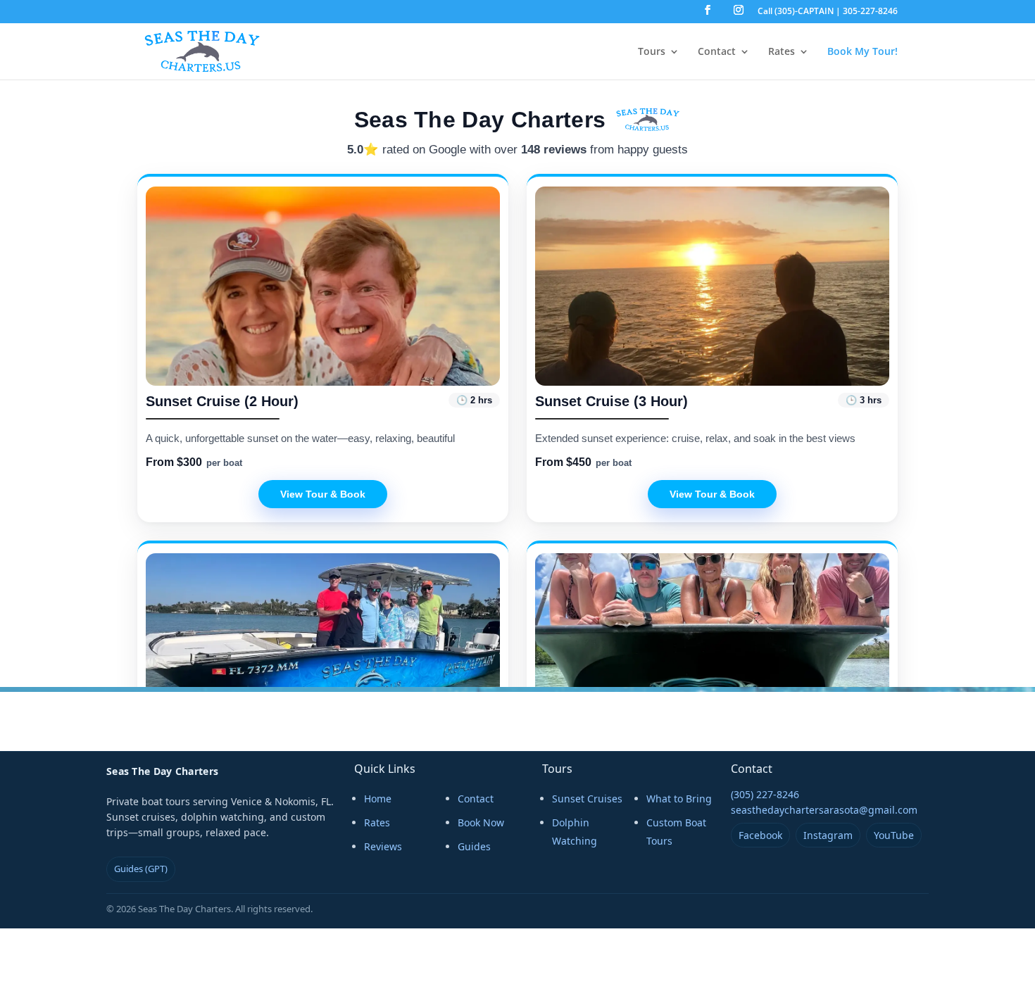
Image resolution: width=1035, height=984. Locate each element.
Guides (474, 846)
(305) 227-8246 (765, 794)
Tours (651, 52)
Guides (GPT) (141, 868)
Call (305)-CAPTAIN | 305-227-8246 (828, 12)
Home (377, 798)
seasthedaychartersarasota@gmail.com (824, 809)
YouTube (894, 835)
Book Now (481, 822)
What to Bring (679, 798)
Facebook (760, 835)
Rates (781, 52)
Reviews (383, 846)
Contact (717, 52)
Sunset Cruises (587, 798)
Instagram (828, 835)
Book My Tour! (862, 52)
